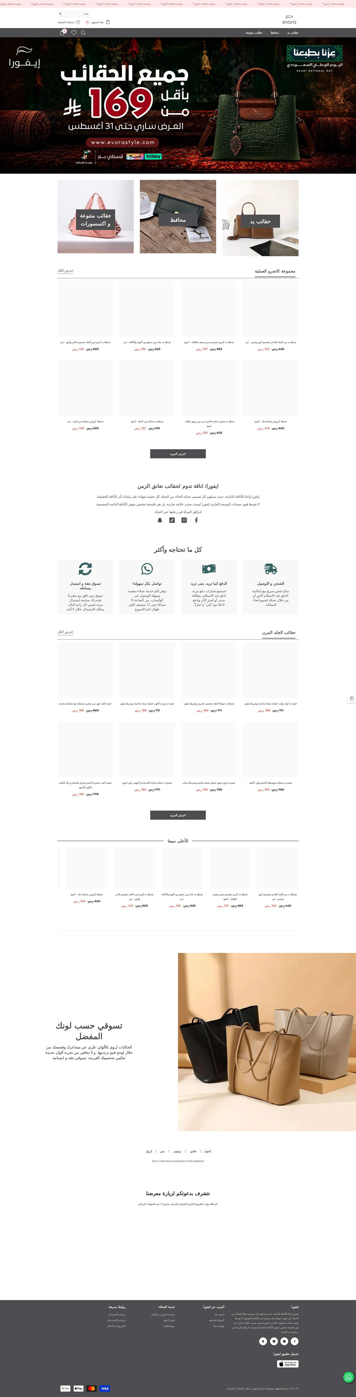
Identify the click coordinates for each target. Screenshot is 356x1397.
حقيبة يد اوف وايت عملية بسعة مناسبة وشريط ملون (270, 703)
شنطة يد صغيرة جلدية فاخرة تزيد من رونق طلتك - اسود (208, 423)
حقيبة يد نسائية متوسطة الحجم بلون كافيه (270, 782)
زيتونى (177, 1151)
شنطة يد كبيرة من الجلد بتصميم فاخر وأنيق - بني (85, 342)
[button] (3, 105)
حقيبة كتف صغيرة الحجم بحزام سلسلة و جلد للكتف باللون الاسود (85, 785)
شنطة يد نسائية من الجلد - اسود (147, 421)
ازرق (149, 1151)
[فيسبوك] (196, 520)
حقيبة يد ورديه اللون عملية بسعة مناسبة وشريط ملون (147, 703)
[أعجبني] (74, 32)
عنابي (193, 1151)
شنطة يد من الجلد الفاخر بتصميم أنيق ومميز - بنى (270, 342)
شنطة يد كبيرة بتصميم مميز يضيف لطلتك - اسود (209, 342)
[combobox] (77, 14)
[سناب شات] (159, 520)
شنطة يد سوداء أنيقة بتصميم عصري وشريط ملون (209, 703)
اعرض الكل (65, 270)
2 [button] (178, 166)
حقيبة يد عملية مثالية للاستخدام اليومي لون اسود (147, 782)
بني (162, 1151)
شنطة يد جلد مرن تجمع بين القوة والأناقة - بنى (147, 342)
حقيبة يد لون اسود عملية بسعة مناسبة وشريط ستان (209, 782)
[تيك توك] (172, 520)
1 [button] (180, 166)
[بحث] (73, 14)
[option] (178, 105)
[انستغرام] (184, 520)
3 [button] (175, 166)
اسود (208, 1151)
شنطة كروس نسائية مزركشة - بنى (85, 421)
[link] (271, 587)
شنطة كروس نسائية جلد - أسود (270, 421)
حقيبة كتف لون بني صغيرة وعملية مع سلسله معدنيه (85, 703)
